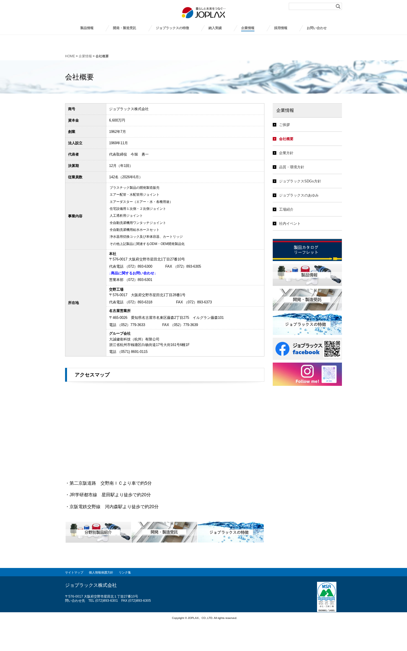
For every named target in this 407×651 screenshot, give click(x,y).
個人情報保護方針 (101, 572)
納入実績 (215, 28)
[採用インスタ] (307, 365)
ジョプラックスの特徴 (172, 28)
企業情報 (247, 28)
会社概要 (286, 139)
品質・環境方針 (291, 167)
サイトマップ (74, 572)
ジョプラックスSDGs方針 (300, 181)
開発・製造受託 (124, 28)
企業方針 (286, 153)
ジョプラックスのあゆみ (299, 195)
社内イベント (290, 223)
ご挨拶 (284, 125)
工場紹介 (286, 209)
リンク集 (125, 572)
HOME (70, 56)
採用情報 (280, 28)
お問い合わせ (317, 28)
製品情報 (87, 28)
